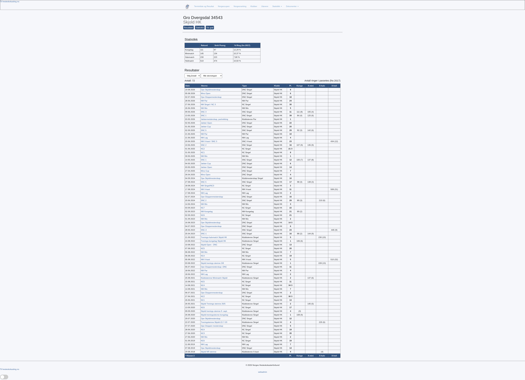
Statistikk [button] (200, 27)
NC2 (203, 149)
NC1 (203, 152)
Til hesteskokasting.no (9, 1)
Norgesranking (240, 6)
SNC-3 (204, 230)
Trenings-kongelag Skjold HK (213, 241)
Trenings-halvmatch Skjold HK (214, 237)
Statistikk (276, 6)
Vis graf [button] (209, 27)
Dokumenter (291, 6)
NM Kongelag (207, 211)
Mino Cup (205, 171)
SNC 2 (203, 145)
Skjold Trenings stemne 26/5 (213, 304)
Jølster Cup (206, 126)
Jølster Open (206, 123)
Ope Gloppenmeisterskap (212, 197)
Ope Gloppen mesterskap (212, 326)
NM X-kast (205, 189)
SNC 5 (203, 130)
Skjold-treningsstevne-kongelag (214, 315)
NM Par (204, 101)
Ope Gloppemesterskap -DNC (214, 267)
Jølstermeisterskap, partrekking (214, 119)
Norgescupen (224, 6)
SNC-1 (204, 234)
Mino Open (205, 93)
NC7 (203, 208)
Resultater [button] (188, 27)
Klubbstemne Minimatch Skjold (214, 278)
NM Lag (204, 138)
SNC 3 (203, 112)
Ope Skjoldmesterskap (210, 90)
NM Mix (204, 108)
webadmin (262, 372)
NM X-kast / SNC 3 (209, 141)
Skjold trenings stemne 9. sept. (214, 311)
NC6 (203, 215)
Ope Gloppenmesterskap (212, 293)
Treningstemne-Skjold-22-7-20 (214, 322)
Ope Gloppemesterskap (211, 97)
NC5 (203, 248)
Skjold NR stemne (208, 352)
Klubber (253, 6)
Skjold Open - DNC (209, 245)
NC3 (203, 333)
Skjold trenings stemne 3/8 (212, 263)
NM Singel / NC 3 (208, 104)
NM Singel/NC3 (207, 186)
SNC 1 (203, 115)
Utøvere (264, 6)
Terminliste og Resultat (204, 6)
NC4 (203, 256)
